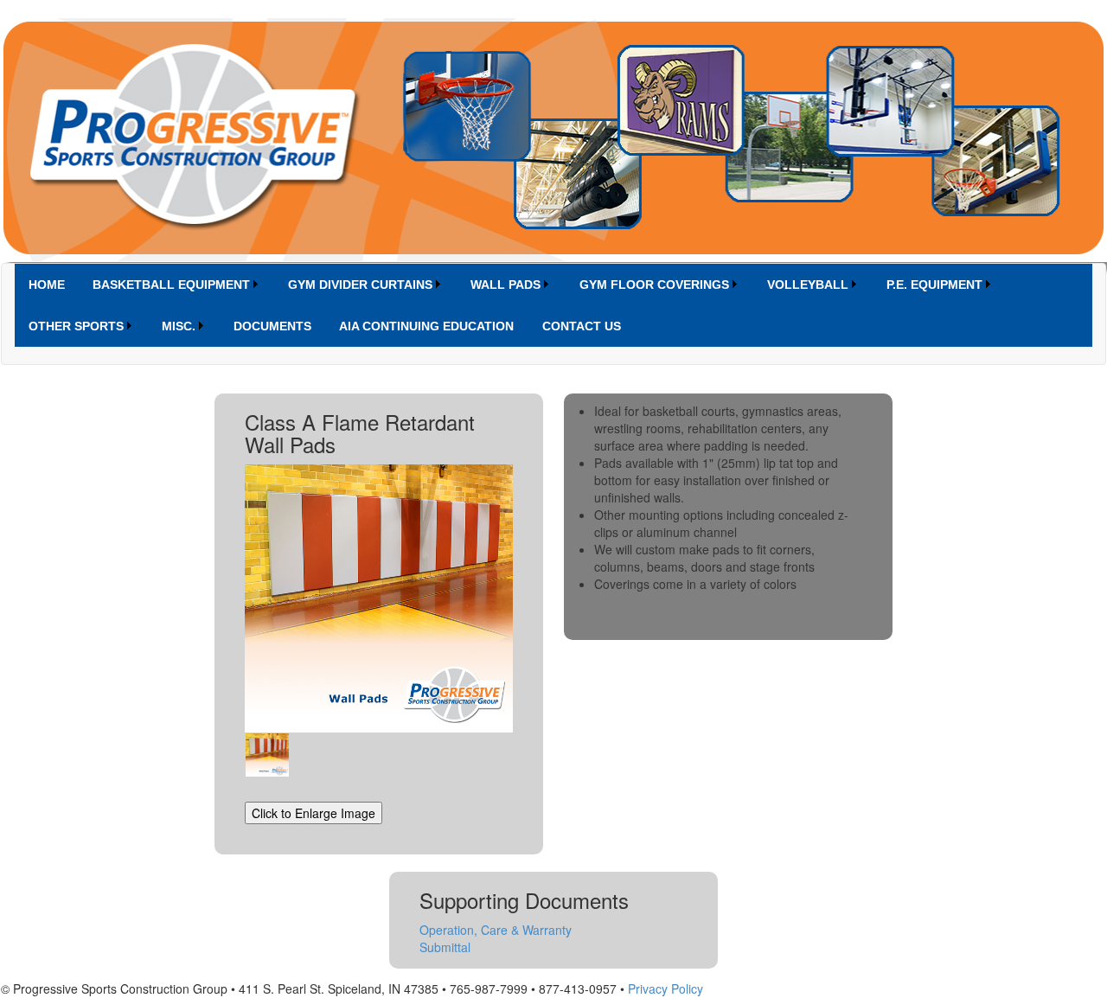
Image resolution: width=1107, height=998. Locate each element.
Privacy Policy (665, 988)
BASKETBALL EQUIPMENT (171, 284)
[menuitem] (47, 284)
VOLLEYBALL (807, 284)
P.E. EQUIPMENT (934, 284)
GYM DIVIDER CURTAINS (360, 284)
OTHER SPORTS (76, 326)
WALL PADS (505, 284)
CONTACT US (581, 326)
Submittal (444, 947)
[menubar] (553, 305)
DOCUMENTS (272, 326)
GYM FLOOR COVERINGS (654, 284)
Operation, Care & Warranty (495, 929)
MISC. (178, 326)
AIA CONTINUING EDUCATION (426, 326)
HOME (47, 284)
